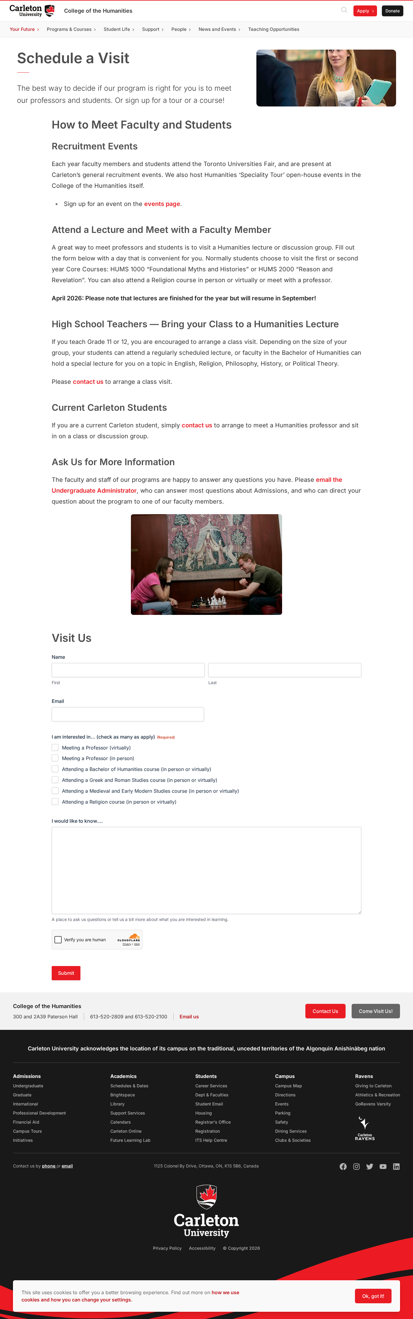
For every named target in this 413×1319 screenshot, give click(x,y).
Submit (66, 973)
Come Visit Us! (376, 1011)
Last (212, 682)
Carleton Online (125, 1131)
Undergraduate (28, 1085)
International (25, 1103)
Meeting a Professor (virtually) (96, 748)
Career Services (211, 1085)
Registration (207, 1131)
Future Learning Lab (130, 1140)
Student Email (209, 1103)
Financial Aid (26, 1122)
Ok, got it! (373, 1296)
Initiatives (23, 1140)
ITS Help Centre (211, 1140)
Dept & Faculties (212, 1094)
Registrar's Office (213, 1122)
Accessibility (202, 1248)
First (56, 682)
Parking (283, 1112)
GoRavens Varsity (373, 1103)
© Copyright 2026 (241, 1248)
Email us (189, 1017)
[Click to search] (344, 10)
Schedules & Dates (129, 1085)
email (67, 1165)
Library (117, 1103)
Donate (392, 10)
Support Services (127, 1112)
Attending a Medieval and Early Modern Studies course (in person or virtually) (150, 791)
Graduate (22, 1094)
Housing (203, 1112)
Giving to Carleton (373, 1085)
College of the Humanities (98, 11)
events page (162, 203)
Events (282, 1103)
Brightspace (122, 1094)
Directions (285, 1094)
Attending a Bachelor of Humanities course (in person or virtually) (136, 769)
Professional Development (39, 1112)
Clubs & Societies (293, 1140)
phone (49, 1165)
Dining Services (291, 1131)
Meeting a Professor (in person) (98, 758)
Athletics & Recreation (377, 1094)
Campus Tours (27, 1131)
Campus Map (288, 1085)
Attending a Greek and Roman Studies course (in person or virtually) (139, 780)
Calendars (120, 1122)
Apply (363, 10)
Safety (281, 1122)
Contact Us (325, 1011)
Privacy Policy (167, 1248)
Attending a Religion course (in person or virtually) (119, 802)
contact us (88, 381)
